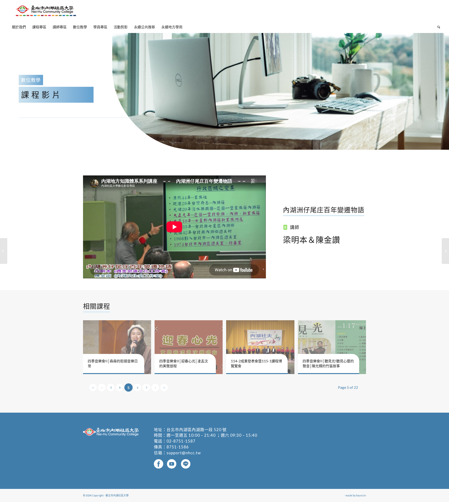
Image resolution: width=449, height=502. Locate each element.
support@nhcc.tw (184, 452)
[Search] (437, 27)
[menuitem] (19, 27)
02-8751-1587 (181, 441)
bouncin (361, 495)
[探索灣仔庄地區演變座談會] (445, 251)
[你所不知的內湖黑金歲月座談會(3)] (3, 251)
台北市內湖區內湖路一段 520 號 (197, 429)
